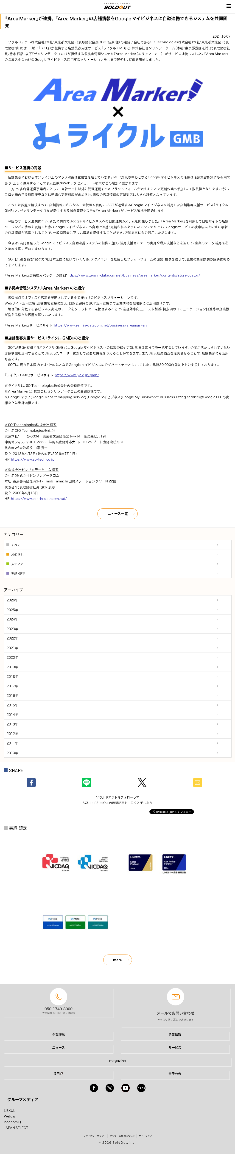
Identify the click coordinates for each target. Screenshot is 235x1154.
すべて (15, 544)
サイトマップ (145, 1135)
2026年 (12, 600)
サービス (174, 1047)
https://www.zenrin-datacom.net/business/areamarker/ (101, 325)
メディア (17, 564)
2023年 (12, 628)
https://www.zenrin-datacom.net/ (39, 498)
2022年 (12, 638)
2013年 (12, 724)
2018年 (12, 676)
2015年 (12, 705)
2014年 (12, 714)
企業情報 (174, 1034)
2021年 (12, 647)
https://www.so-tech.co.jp (33, 459)
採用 (56, 1073)
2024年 (12, 619)
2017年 (12, 686)
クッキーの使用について (122, 1135)
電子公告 (174, 1073)
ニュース (58, 1047)
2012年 (12, 733)
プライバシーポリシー (94, 1135)
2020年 (12, 657)
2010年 (12, 752)
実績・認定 (18, 573)
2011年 (12, 743)
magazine (117, 1060)
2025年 (12, 609)
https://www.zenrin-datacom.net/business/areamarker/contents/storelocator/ (133, 275)
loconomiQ (12, 1122)
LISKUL (9, 1110)
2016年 (12, 695)
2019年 (12, 666)
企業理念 (58, 1034)
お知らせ (17, 554)
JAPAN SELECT (16, 1127)
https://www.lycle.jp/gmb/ (77, 375)
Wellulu (9, 1116)
